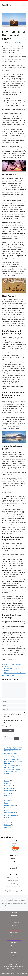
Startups (6, 817)
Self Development (14, 868)
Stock (6, 820)
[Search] (16, 739)
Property (6, 808)
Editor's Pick (7, 664)
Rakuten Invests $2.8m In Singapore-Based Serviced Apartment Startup (12, 755)
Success (9, 659)
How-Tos (7, 795)
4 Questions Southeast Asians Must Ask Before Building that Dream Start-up (13, 748)
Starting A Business (10, 815)
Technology (7, 825)
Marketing (7, 800)
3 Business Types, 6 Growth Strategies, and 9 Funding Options (12, 771)
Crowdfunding (8, 783)
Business (6, 781)
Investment (14, 870)
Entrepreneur (8, 788)
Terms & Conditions (5, 973)
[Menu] (24, 5)
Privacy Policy (14, 973)
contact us (14, 905)
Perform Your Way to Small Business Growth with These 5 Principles (13, 761)
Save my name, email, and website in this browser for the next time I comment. (14, 714)
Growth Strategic (9, 793)
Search (6, 736)
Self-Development (17, 664)
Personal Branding (9, 805)
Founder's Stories (9, 790)
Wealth (6, 827)
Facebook (14, 915)
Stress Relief (7, 666)
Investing (6, 798)
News (6, 803)
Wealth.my (7, 5)
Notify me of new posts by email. (12, 726)
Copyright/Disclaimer (22, 973)
